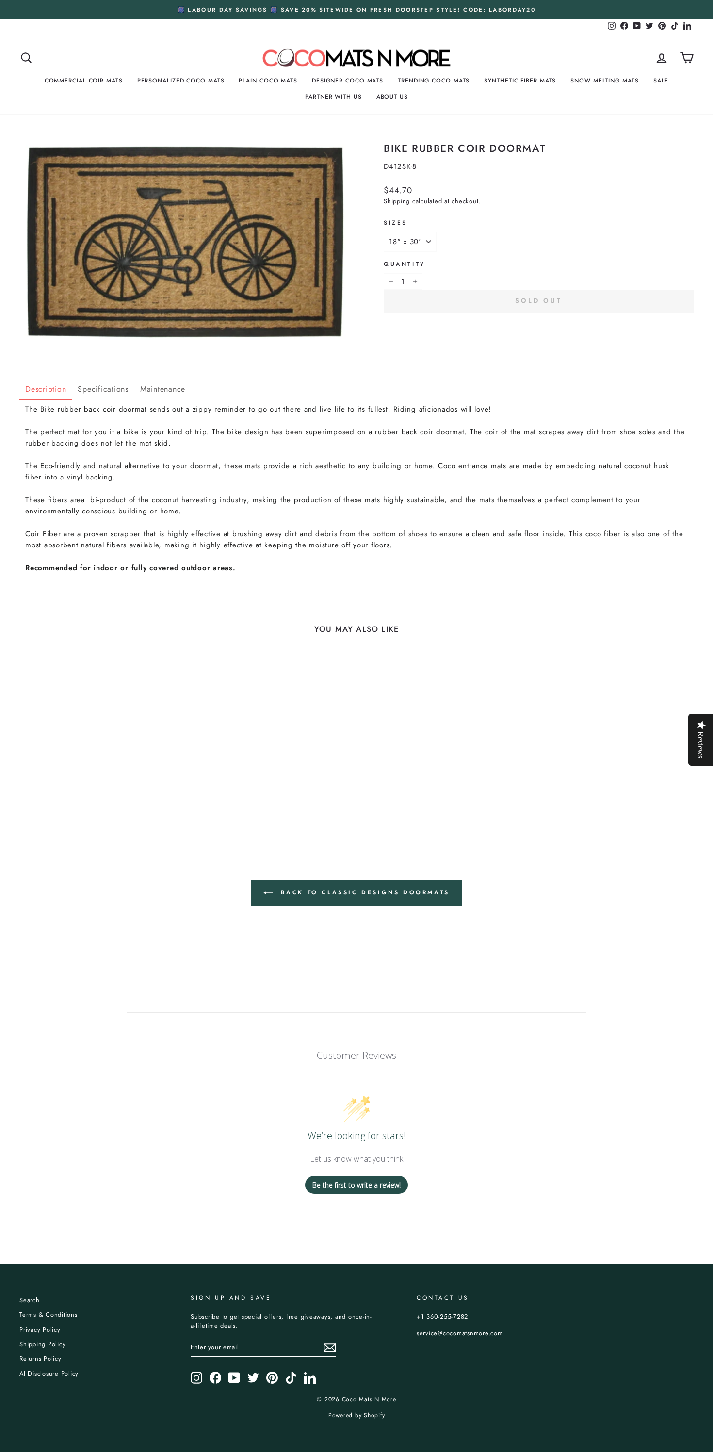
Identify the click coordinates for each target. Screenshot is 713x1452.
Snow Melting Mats (604, 80)
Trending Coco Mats (434, 80)
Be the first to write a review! (356, 1184)
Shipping (397, 201)
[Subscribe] (330, 1348)
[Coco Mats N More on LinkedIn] (310, 1378)
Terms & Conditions (48, 1314)
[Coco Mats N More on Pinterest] (272, 1378)
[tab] (45, 390)
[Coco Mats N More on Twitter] (253, 1378)
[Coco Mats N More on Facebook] (215, 1378)
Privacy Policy (40, 1329)
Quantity (404, 264)
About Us (392, 96)
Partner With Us (333, 96)
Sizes (395, 222)
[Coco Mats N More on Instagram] (196, 1378)
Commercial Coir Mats (84, 80)
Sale (661, 80)
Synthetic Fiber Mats (520, 80)
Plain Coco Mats (268, 80)
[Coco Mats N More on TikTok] (291, 1378)
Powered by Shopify (356, 1415)
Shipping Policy (42, 1344)
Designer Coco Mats (347, 80)
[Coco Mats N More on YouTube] (234, 1378)
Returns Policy (40, 1358)
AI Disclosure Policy (49, 1373)
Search (29, 1299)
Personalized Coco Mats (181, 80)
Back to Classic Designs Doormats (363, 892)
